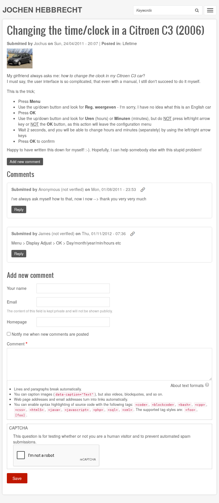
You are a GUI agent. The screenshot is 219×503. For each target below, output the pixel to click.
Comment (16, 344)
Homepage (17, 322)
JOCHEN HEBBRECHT (42, 9)
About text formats (187, 385)
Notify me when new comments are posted (50, 334)
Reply (18, 209)
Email (12, 302)
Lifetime (130, 43)
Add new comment (25, 161)
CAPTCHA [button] (18, 428)
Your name (17, 288)
